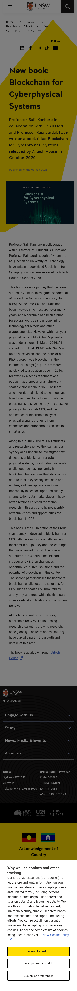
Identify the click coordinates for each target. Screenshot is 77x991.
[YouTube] (54, 48)
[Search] (67, 6)
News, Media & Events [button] (25, 740)
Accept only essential (38, 963)
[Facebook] (30, 48)
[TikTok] (46, 48)
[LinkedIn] (23, 48)
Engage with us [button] (19, 715)
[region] (38, 925)
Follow (55, 41)
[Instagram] (38, 48)
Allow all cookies (38, 951)
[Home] (38, 6)
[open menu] (9, 6)
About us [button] (13, 753)
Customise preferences (38, 975)
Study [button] (10, 728)
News (31, 22)
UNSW (9, 22)
